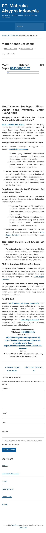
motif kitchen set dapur (18, 149)
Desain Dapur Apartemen (12, 368)
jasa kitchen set (13, 35)
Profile (4, 504)
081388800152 (20, 68)
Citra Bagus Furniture (30, 319)
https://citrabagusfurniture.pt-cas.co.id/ (23, 337)
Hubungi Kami (7, 489)
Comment (6, 388)
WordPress (15, 525)
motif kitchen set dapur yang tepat (23, 303)
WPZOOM (23, 527)
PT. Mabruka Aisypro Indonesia (20, 8)
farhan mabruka (10, 49)
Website (5, 431)
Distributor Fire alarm (10, 473)
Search (40, 26)
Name (4, 413)
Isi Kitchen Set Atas (34, 368)
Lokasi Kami (7, 497)
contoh (4, 466)
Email (4, 422)
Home (4, 35)
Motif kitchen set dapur (13, 124)
